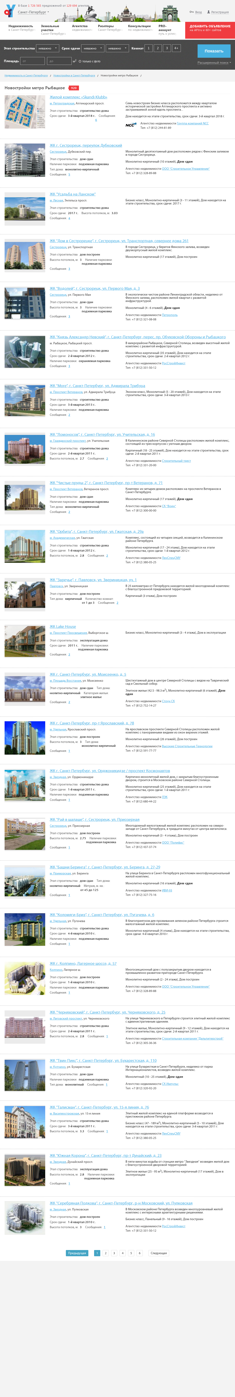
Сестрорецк (58, 152)
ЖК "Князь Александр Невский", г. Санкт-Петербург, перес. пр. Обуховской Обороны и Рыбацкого (138, 337)
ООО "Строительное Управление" (186, 169)
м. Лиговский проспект (66, 1018)
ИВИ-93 (167, 890)
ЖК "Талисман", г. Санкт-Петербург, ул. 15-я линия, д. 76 (99, 1107)
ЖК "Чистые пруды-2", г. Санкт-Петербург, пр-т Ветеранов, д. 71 (106, 483)
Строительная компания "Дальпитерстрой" (193, 1039)
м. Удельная (58, 729)
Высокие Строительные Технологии (187, 746)
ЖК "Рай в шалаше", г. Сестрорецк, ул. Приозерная (95, 820)
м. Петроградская (62, 103)
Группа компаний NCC (193, 123)
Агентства (82, 28)
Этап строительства (19, 48)
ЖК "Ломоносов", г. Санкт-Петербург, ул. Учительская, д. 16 (102, 435)
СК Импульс (170, 1084)
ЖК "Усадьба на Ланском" (73, 194)
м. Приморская (60, 873)
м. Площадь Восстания (65, 681)
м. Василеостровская (64, 1113)
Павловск (56, 586)
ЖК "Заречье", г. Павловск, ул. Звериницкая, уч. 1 (93, 580)
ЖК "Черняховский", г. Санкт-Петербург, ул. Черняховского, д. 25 (107, 1012)
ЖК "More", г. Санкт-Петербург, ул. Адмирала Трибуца (97, 386)
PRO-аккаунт (168, 29)
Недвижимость (22, 28)
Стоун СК (168, 701)
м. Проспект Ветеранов (66, 392)
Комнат (137, 48)
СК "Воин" (169, 506)
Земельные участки (53, 29)
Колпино (56, 970)
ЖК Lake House (63, 627)
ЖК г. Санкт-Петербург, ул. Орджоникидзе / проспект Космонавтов (110, 771)
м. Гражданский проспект (68, 441)
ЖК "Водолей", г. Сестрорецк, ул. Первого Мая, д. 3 (95, 289)
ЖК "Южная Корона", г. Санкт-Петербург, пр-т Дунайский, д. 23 (106, 1156)
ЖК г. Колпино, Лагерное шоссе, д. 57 (83, 964)
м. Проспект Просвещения (68, 633)
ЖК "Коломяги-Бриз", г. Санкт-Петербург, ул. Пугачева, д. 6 (102, 915)
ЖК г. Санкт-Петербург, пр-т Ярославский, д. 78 (92, 723)
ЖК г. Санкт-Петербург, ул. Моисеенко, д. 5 (88, 675)
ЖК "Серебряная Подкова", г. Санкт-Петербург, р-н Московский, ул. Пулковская (121, 1203)
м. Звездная (58, 777)
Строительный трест (176, 461)
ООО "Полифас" (173, 843)
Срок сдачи (71, 48)
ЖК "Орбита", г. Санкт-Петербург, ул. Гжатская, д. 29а (97, 532)
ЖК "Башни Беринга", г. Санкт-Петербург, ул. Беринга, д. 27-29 (105, 867)
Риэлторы (110, 28)
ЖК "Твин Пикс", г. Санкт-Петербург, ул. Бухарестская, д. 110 (103, 1061)
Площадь (11, 61)
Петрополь (170, 315)
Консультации (141, 28)
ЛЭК (165, 797)
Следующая (159, 1253)
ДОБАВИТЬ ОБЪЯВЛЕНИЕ (210, 28)
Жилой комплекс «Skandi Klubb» (78, 97)
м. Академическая (62, 538)
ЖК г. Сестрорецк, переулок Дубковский (86, 146)
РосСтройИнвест (173, 363)
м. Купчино (58, 1067)
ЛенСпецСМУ (171, 558)
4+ (176, 48)
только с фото (91, 61)
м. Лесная (56, 200)
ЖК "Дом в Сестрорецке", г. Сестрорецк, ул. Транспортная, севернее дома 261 (119, 241)
